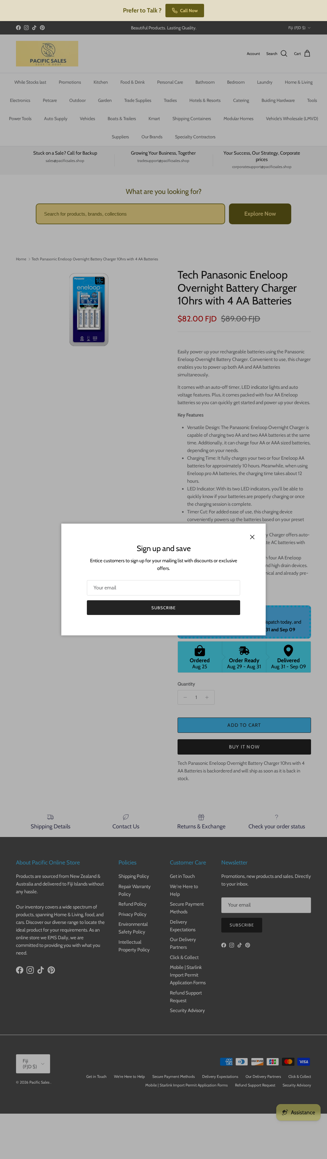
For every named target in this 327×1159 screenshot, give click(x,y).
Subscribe (163, 607)
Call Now (189, 10)
